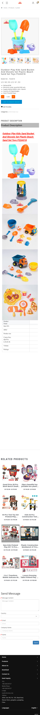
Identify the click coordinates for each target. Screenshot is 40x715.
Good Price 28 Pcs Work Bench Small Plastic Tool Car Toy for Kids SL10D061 (10, 487)
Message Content (7, 598)
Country (3, 613)
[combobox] (20, 616)
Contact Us (5, 674)
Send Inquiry (6, 678)
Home (5, 8)
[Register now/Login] (33, 3)
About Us (5, 665)
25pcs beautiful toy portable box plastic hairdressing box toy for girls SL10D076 (29, 487)
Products (12, 8)
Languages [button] (19, 708)
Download (5, 670)
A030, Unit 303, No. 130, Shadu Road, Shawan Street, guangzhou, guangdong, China (13, 700)
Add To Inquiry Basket (11, 102)
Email (4, 620)
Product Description (11, 121)
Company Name (6, 627)
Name (4, 635)
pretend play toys (13, 112)
